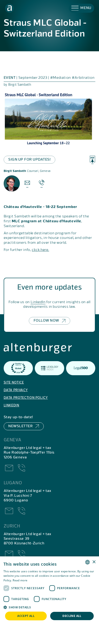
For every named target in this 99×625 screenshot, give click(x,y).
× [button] (94, 562)
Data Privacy (16, 390)
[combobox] (87, 562)
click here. (40, 250)
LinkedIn (38, 302)
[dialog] (49, 590)
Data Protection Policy (26, 397)
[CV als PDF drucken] (92, 160)
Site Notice (14, 382)
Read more (20, 580)
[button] (81, 8)
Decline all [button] (71, 616)
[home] (9, 8)
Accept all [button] (26, 616)
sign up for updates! (29, 159)
